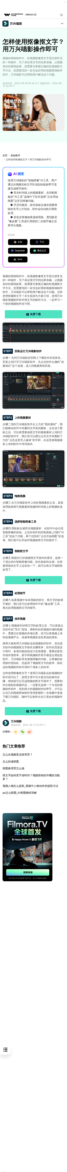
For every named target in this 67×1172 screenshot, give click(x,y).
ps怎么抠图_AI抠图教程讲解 (20, 792)
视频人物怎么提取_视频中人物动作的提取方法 (30, 786)
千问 (42, 242)
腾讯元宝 (41, 250)
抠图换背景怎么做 (13, 768)
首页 (5, 155)
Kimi (20, 259)
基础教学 (15, 155)
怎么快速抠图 (11, 761)
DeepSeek (20, 250)
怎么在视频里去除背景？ (18, 754)
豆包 (20, 242)
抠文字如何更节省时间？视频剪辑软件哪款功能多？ (31, 777)
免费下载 (35, 314)
